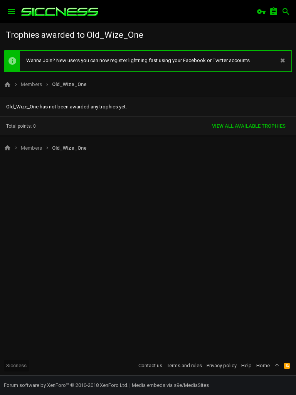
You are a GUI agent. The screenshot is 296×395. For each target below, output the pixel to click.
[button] (11, 11)
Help (246, 365)
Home (263, 365)
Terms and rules (184, 365)
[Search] (286, 12)
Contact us (150, 365)
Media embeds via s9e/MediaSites (170, 385)
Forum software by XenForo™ (66, 385)
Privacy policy (222, 365)
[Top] (277, 365)
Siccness (16, 365)
